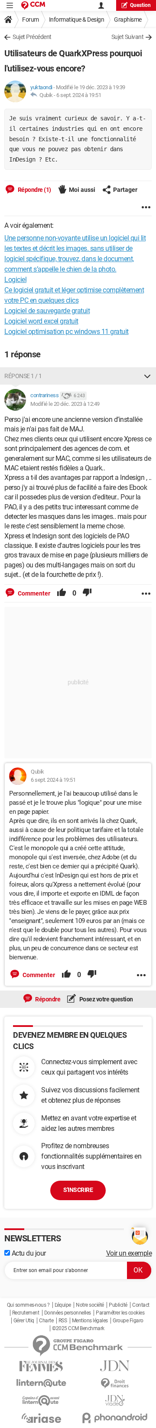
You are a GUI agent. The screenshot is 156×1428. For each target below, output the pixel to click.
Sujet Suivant (127, 36)
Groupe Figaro (128, 1321)
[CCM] (33, 5)
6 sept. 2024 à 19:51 (78, 95)
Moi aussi (82, 189)
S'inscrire (78, 1189)
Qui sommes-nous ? (28, 1305)
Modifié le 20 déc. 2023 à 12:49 (65, 404)
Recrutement (25, 1313)
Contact (141, 1305)
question (140, 5)
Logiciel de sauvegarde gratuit (47, 311)
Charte (46, 1321)
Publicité (118, 1305)
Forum (30, 19)
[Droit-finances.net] (115, 1383)
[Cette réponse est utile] (61, 593)
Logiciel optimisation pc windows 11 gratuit (66, 331)
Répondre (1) (33, 189)
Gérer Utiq (23, 1321)
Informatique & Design (76, 19)
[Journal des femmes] (41, 1366)
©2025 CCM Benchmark (78, 1328)
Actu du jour (28, 1253)
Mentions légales (90, 1321)
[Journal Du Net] (115, 1365)
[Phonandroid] (115, 1417)
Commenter (33, 593)
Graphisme (128, 19)
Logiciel (15, 279)
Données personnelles (67, 1313)
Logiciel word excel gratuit (41, 321)
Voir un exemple (129, 1253)
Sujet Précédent (32, 36)
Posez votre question (105, 999)
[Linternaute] (41, 1383)
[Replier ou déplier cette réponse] (147, 376)
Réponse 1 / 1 (23, 375)
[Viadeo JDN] (115, 1400)
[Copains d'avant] (41, 1400)
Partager (125, 189)
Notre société (90, 1305)
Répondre (47, 999)
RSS (62, 1321)
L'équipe (63, 1305)
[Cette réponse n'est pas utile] (87, 593)
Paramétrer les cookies (120, 1313)
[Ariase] (41, 1418)
